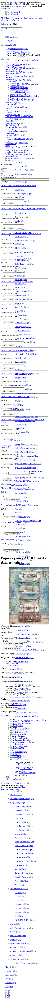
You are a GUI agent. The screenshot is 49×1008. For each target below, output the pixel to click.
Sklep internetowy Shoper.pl (11, 789)
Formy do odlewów (12, 115)
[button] (11, 661)
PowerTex (9, 129)
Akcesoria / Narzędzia (13, 69)
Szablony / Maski (11, 135)
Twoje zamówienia (22, 730)
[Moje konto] (7, 995)
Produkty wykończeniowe (14, 131)
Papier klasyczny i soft (18, 94)
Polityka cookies (21, 746)
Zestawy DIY (10, 150)
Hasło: (32, 473)
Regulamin (19, 726)
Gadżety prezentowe (12, 119)
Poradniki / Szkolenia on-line (15, 152)
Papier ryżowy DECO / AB (20, 100)
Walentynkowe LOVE (13, 148)
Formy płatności (21, 738)
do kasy (3, 24)
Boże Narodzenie (11, 63)
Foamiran (8, 113)
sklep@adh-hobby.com (27, 773)
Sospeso (8, 137)
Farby (7, 108)
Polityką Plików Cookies (17, 4)
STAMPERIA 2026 (12, 65)
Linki (17, 755)
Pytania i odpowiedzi (22, 724)
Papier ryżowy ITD (17, 86)
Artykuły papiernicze (13, 73)
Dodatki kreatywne (12, 102)
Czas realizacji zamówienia (25, 742)
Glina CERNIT (11, 121)
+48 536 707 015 (26, 769)
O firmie (18, 753)
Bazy (7, 75)
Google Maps (15, 779)
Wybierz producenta (8, 177)
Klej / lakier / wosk (12, 125)
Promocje (8, 1005)
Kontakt (18, 757)
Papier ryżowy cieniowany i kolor (22, 98)
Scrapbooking (10, 133)
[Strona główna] (11, 37)
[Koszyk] (7, 997)
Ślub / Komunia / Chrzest (14, 140)
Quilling (8, 146)
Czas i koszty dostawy (23, 740)
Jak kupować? (20, 748)
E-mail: (5, 473)
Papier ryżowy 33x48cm (19, 90)
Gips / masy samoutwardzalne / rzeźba (19, 117)
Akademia (9, 1007)
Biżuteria (8, 77)
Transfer (8, 142)
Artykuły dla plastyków (13, 71)
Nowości (8, 1003)
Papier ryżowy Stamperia (19, 88)
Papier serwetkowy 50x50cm (20, 92)
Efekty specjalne (11, 104)
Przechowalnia (20, 734)
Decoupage (9, 79)
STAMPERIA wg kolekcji (15, 67)
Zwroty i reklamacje (22, 721)
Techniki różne (10, 144)
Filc (6, 110)
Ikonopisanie (10, 123)
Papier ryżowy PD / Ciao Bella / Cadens (24, 96)
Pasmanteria (9, 127)
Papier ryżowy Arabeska (19, 84)
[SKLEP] (7, 991)
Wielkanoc (9, 154)
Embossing (9, 106)
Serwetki (13, 81)
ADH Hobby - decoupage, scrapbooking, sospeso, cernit (21, 18)
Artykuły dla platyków (13, 156)
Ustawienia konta (21, 732)
